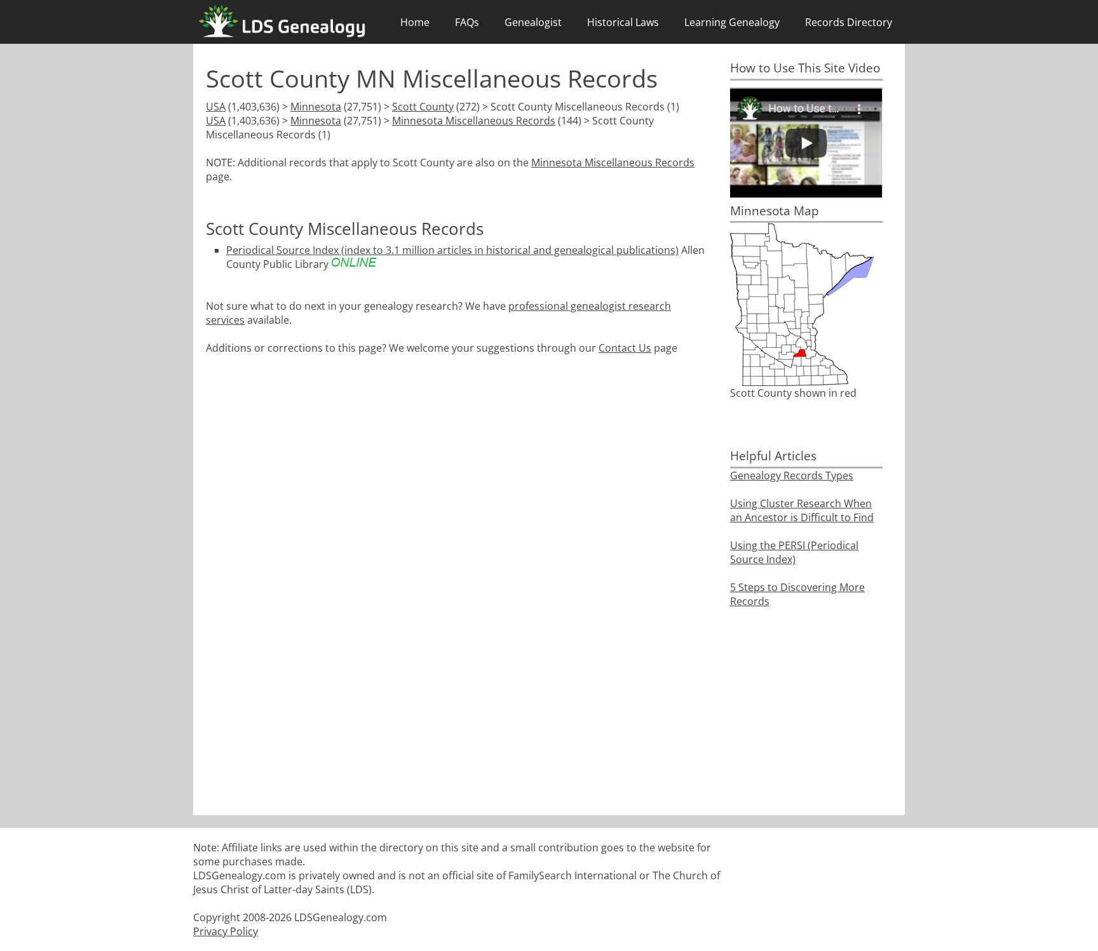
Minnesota (315, 107)
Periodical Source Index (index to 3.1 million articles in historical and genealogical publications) (452, 250)
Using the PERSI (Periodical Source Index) (794, 552)
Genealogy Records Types (791, 475)
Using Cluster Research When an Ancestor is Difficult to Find (802, 510)
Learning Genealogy (732, 22)
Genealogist (533, 22)
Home (415, 22)
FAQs (467, 22)
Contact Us (625, 348)
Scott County (423, 107)
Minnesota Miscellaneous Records (473, 121)
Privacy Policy (225, 931)
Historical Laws (623, 22)
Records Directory (848, 22)
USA (216, 107)
